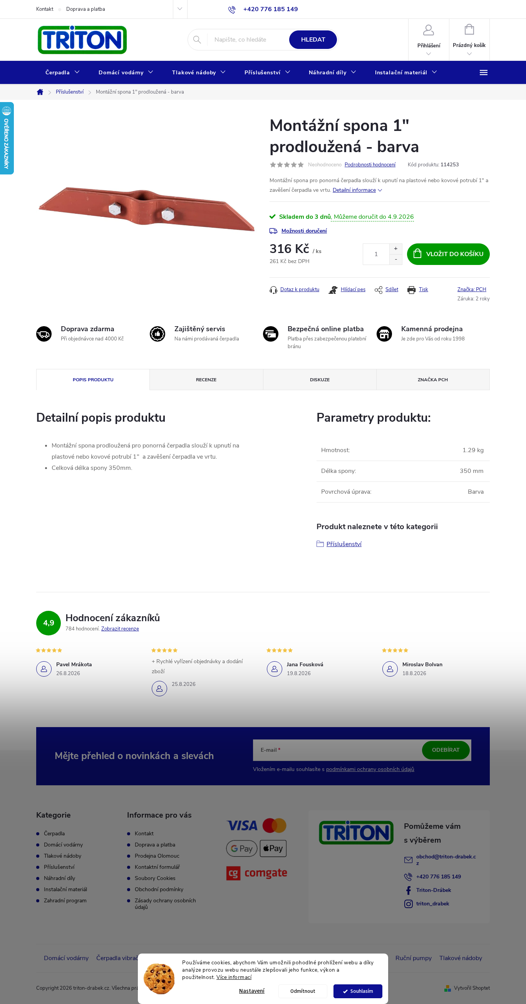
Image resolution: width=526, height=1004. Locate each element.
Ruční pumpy (413, 958)
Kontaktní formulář (157, 867)
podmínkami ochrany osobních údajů (370, 769)
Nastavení (252, 991)
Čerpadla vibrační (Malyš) (130, 958)
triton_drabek (432, 903)
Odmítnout (302, 991)
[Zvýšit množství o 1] (395, 249)
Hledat (313, 39)
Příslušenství (344, 544)
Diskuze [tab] (320, 380)
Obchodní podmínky (159, 889)
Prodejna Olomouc (157, 856)
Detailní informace (354, 190)
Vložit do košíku (455, 254)
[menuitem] (62, 73)
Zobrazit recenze (120, 628)
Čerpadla (54, 834)
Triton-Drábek (433, 890)
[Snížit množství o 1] (395, 259)
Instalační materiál (65, 890)
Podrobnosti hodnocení (370, 165)
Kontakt (44, 9)
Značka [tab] (433, 380)
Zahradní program (65, 901)
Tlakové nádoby (62, 856)
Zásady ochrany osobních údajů (165, 904)
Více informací (233, 977)
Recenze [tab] (206, 380)
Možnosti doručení (304, 231)
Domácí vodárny (63, 845)
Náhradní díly (59, 878)
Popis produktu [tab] (93, 380)
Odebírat (446, 750)
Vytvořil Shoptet (472, 988)
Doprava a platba (85, 9)
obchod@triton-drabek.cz (446, 860)
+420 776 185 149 (438, 876)
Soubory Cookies (155, 878)
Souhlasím (361, 991)
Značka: (471, 289)
